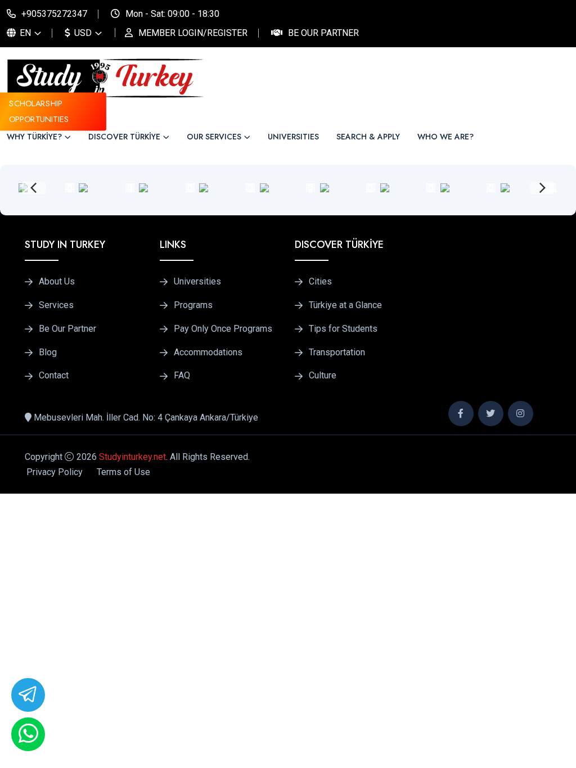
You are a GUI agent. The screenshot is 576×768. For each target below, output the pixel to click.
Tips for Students (343, 329)
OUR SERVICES (214, 136)
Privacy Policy (54, 472)
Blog (48, 352)
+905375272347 (54, 13)
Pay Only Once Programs (223, 329)
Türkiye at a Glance (345, 305)
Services (56, 305)
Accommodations (208, 352)
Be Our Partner (323, 33)
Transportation (337, 352)
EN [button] (24, 33)
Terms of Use (123, 472)
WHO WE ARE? (445, 136)
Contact (54, 376)
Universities (197, 282)
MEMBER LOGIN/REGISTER (193, 33)
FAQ (182, 376)
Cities (320, 282)
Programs (193, 305)
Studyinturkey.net (132, 456)
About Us (57, 282)
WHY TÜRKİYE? (34, 136)
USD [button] (82, 33)
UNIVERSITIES (293, 136)
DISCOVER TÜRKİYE (124, 136)
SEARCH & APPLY (368, 136)
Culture (322, 376)
